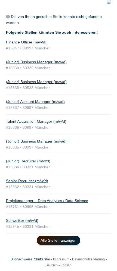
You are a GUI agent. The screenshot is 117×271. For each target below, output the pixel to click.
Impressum (61, 259)
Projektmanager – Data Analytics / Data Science (47, 200)
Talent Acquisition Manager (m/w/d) (36, 121)
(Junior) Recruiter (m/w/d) (28, 161)
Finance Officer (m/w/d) (26, 42)
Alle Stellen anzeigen (58, 240)
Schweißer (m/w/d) (22, 220)
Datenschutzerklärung (88, 259)
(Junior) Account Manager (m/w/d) (35, 101)
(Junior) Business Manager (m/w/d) (36, 62)
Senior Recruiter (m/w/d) (27, 181)
